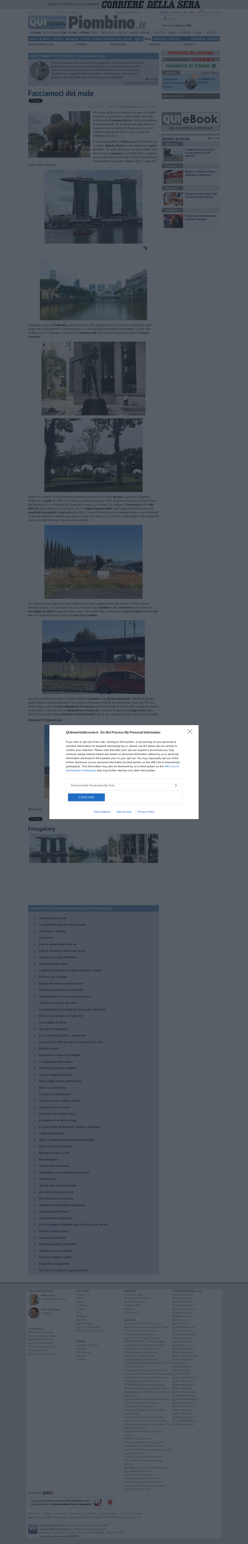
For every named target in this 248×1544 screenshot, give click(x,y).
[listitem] (124, 785)
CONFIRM (86, 797)
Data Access (124, 811)
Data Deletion (102, 811)
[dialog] (124, 772)
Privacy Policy (146, 811)
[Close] (191, 732)
